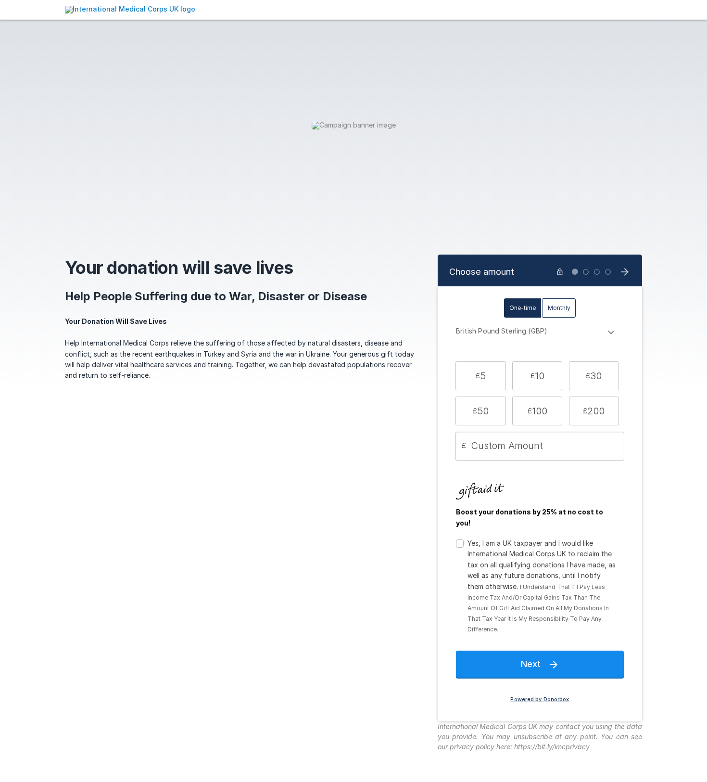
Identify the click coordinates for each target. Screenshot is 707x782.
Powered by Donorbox (539, 699)
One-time (522, 307)
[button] (480, 376)
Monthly (559, 307)
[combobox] (536, 332)
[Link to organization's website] (130, 9)
